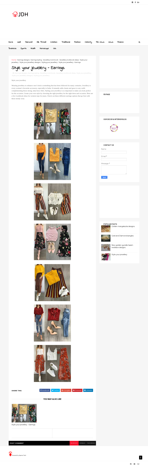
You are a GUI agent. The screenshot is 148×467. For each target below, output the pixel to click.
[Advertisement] (97, 22)
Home (10, 42)
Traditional (66, 42)
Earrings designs (23, 60)
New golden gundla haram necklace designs (122, 246)
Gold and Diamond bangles (123, 236)
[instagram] (132, 2)
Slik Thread (41, 42)
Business (12, 48)
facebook (91, 443)
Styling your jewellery (49, 62)
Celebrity (88, 42)
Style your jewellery (83, 73)
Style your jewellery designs (30, 62)
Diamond (28, 42)
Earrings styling (36, 60)
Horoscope (44, 48)
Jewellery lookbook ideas (69, 60)
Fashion (77, 42)
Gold (19, 42)
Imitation (53, 42)
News (111, 42)
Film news (100, 42)
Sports (23, 48)
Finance (120, 42)
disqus (82, 443)
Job (54, 48)
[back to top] (140, 457)
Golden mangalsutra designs (123, 226)
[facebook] (135, 2)
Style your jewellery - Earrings (23, 425)
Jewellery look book (50, 60)
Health (33, 48)
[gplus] (138, 2)
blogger (74, 443)
